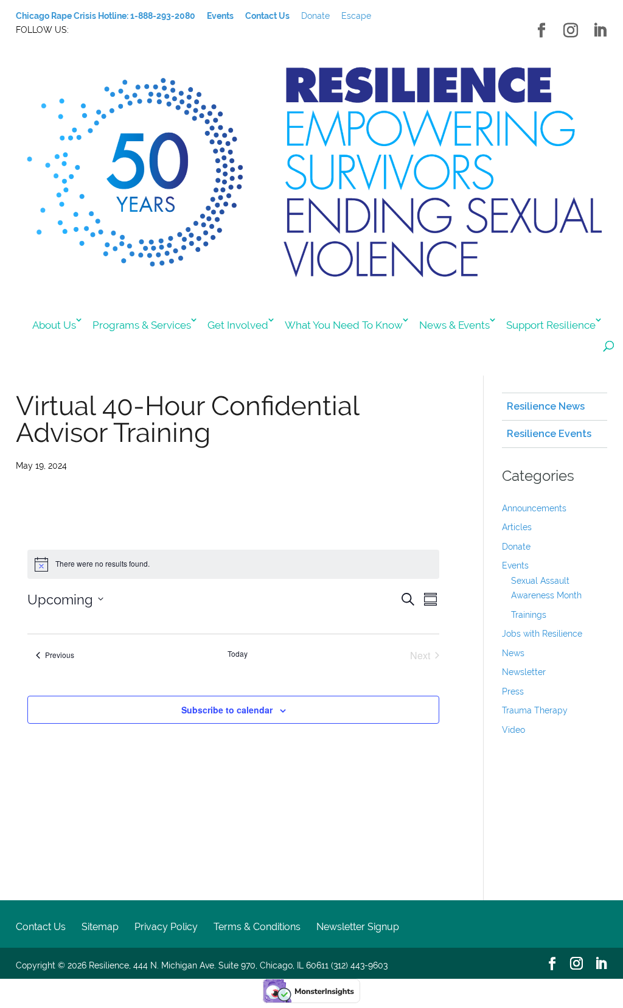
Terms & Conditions (257, 927)
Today (238, 654)
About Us (54, 325)
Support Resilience (551, 325)
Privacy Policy (166, 927)
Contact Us (41, 927)
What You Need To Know (344, 325)
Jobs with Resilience (542, 634)
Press (513, 691)
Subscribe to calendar (227, 710)
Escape (356, 16)
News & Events (454, 325)
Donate (315, 16)
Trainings (528, 615)
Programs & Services (141, 325)
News (513, 653)
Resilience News (546, 406)
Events (515, 565)
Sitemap (100, 927)
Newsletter (524, 672)
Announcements (534, 508)
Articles (517, 527)
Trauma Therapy (535, 710)
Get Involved (237, 325)
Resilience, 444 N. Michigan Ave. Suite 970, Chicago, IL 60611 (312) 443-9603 (238, 965)
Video (513, 730)
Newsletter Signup (357, 927)
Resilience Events (549, 433)
